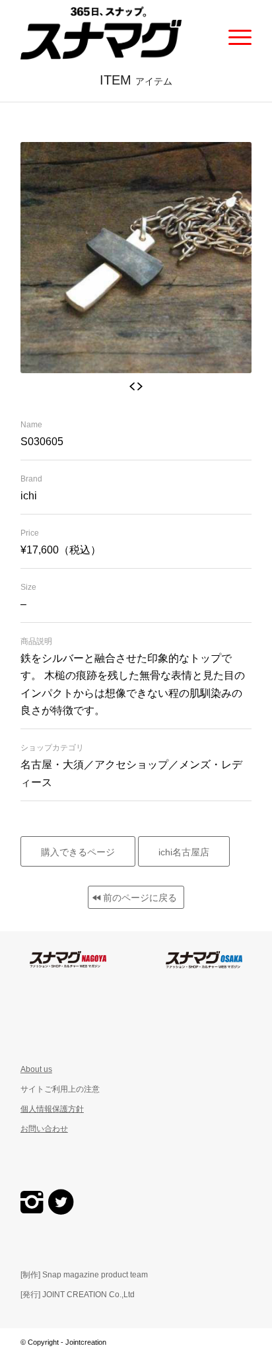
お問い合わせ (44, 1128)
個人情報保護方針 (52, 1109)
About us (36, 1069)
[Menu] (233, 33)
